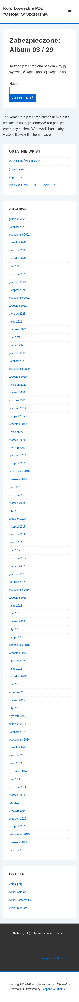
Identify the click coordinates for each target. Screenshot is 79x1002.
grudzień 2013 (17, 818)
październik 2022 (19, 234)
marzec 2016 (17, 621)
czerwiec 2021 (18, 329)
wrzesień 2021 (18, 305)
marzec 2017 (17, 566)
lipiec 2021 (15, 321)
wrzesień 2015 (18, 652)
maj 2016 (14, 613)
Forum (59, 933)
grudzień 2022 (17, 219)
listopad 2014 (17, 731)
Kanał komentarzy (20, 899)
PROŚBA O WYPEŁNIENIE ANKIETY (32, 185)
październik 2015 (19, 644)
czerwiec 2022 (18, 258)
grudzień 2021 (17, 282)
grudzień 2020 (17, 353)
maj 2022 (14, 266)
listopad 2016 (17, 581)
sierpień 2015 (17, 660)
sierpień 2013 (17, 850)
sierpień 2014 (17, 755)
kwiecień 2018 (17, 495)
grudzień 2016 (17, 574)
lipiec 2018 (15, 487)
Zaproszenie (16, 177)
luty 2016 (14, 629)
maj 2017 (14, 550)
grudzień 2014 (17, 723)
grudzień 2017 (17, 518)
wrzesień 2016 (18, 597)
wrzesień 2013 (18, 842)
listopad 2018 (17, 463)
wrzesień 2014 (18, 747)
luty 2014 (14, 802)
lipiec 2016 (15, 605)
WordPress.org (18, 907)
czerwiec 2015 (18, 676)
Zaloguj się (15, 884)
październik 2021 (19, 297)
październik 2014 (19, 739)
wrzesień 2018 (18, 479)
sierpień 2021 (17, 313)
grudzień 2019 (17, 408)
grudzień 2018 (17, 455)
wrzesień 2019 (18, 424)
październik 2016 (19, 589)
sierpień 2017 (17, 534)
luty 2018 (14, 510)
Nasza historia (43, 933)
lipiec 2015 (15, 668)
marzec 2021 (17, 345)
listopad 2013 (17, 826)
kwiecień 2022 (17, 274)
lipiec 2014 (15, 763)
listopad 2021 (17, 290)
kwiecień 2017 (17, 558)
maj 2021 (14, 337)
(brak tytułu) (16, 169)
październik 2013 (19, 834)
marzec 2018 (17, 503)
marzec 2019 (17, 439)
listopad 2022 (17, 226)
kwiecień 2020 (17, 384)
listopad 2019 (17, 416)
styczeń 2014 (17, 810)
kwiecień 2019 (17, 431)
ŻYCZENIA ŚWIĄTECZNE (25, 161)
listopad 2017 (17, 526)
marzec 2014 (17, 795)
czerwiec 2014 (18, 771)
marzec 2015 (17, 700)
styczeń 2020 (17, 400)
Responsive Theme (53, 958)
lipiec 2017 (15, 542)
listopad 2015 (17, 637)
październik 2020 (19, 368)
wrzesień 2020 (18, 376)
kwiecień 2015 (17, 692)
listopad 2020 (17, 360)
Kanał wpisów (17, 892)
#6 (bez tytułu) (21, 933)
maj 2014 (14, 779)
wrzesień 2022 (18, 242)
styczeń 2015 (17, 716)
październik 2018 (19, 471)
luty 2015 (14, 708)
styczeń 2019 (17, 447)
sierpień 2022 (17, 250)
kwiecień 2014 (17, 787)
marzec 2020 (17, 392)
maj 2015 (14, 684)
